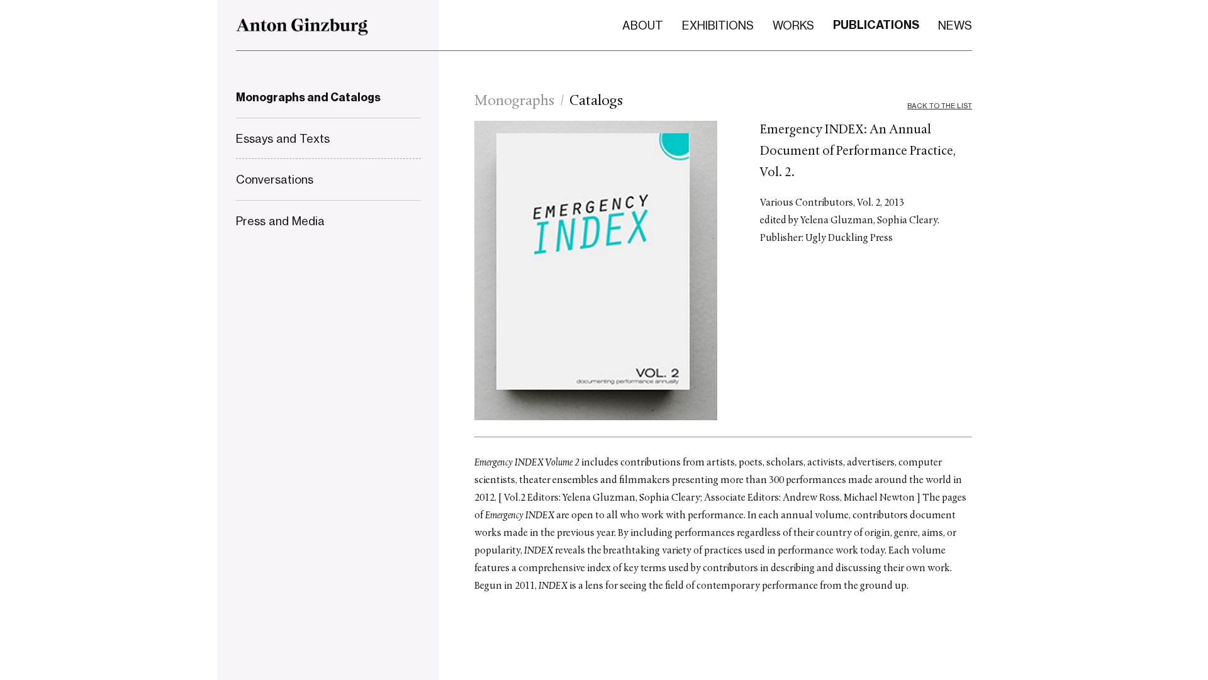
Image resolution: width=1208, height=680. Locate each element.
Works (793, 25)
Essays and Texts (283, 138)
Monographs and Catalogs (308, 97)
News (955, 25)
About (642, 25)
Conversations (274, 179)
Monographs (514, 101)
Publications (876, 25)
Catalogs (596, 101)
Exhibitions (718, 25)
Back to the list (939, 106)
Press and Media (280, 221)
